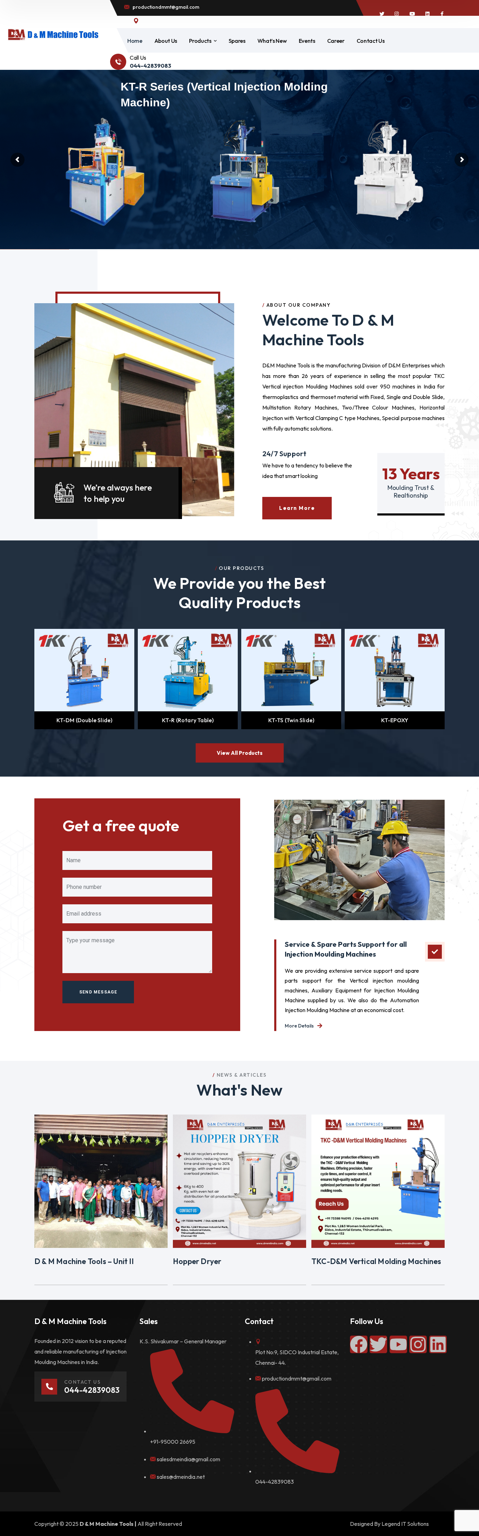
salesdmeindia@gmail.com (188, 1459)
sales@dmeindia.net (181, 1476)
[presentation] (26, 679)
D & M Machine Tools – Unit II (84, 1261)
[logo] (53, 34)
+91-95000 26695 (172, 1441)
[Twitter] (378, 1344)
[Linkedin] (438, 1344)
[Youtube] (398, 1344)
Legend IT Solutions (405, 1523)
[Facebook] (358, 1344)
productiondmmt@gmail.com (296, 1378)
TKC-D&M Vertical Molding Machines (376, 1261)
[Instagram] (418, 1344)
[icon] (381, 14)
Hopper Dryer (197, 1261)
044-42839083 (274, 1481)
